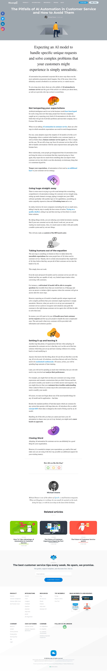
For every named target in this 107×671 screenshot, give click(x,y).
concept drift (33, 408)
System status (54, 666)
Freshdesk (27, 604)
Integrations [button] (36, 2)
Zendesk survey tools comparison (45, 636)
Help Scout (27, 611)
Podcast (42, 604)
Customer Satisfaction (15, 598)
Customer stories (29, 626)
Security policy (13, 636)
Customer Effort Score (15, 601)
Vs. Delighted (43, 629)
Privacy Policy (58, 663)
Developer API (43, 609)
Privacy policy (13, 634)
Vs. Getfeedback (44, 626)
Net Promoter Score (15, 604)
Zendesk (27, 596)
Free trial (94, 2)
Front (26, 598)
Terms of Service (14, 631)
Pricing (56, 2)
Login (11, 642)
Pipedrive (27, 606)
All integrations (28, 616)
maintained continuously (45, 361)
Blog (62, 2)
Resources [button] (47, 2)
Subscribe (83, 2)
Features (12, 596)
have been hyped (71, 111)
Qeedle (57, 497)
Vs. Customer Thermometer (43, 632)
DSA (11, 639)
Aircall (26, 614)
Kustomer (27, 609)
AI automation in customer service (55, 126)
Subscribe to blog (53, 579)
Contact (12, 629)
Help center (42, 606)
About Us (12, 626)
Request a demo (59, 598)
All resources (43, 598)
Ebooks (41, 601)
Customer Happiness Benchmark (30, 629)
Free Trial (57, 601)
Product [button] (25, 2)
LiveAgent (27, 601)
